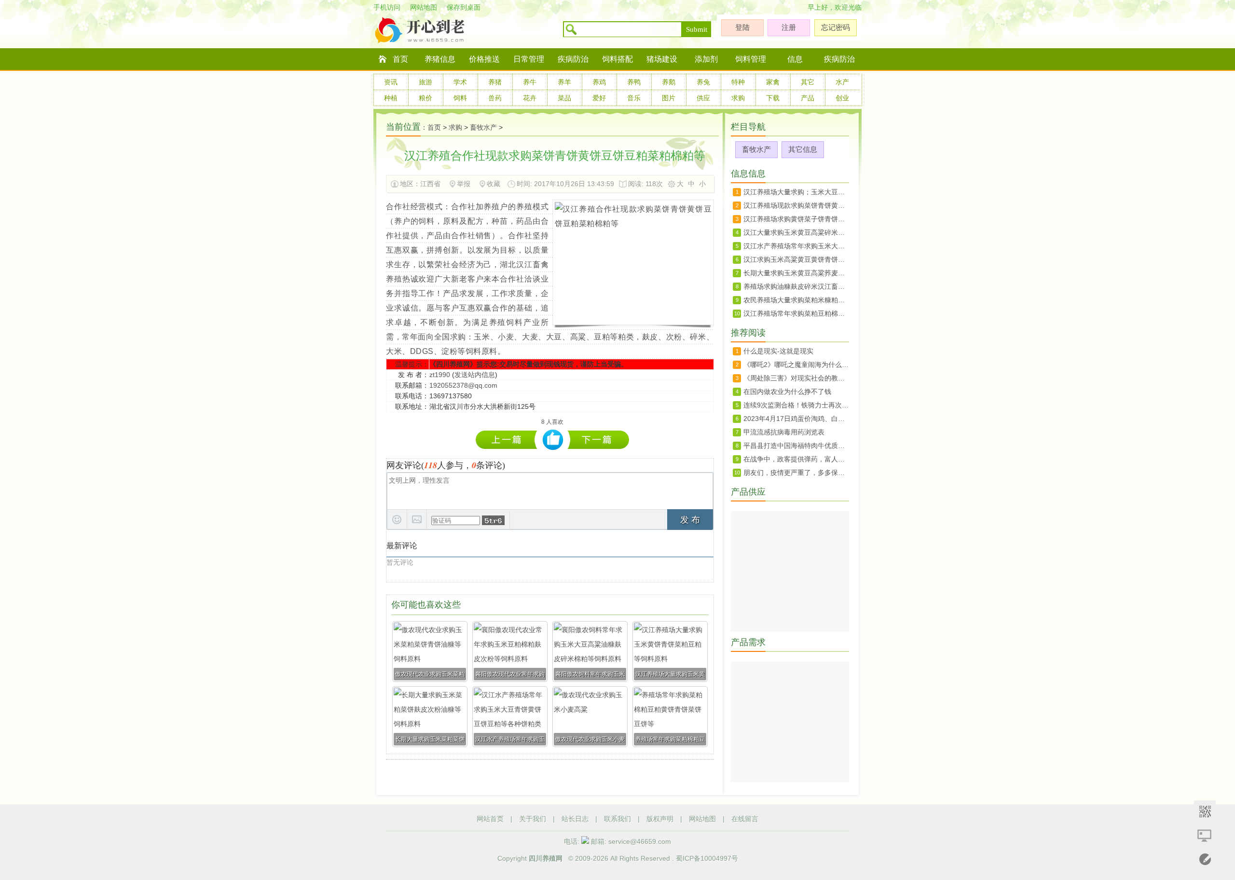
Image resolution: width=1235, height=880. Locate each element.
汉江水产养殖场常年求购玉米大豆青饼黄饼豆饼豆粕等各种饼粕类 (796, 246)
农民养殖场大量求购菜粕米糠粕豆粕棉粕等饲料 (796, 300)
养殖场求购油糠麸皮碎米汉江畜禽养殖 (796, 286)
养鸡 (599, 82)
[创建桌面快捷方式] (1205, 835)
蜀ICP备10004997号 (707, 858)
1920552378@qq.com (463, 385)
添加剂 (706, 59)
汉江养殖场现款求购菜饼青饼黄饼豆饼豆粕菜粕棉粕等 (796, 205)
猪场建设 (661, 59)
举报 (463, 184)
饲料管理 (750, 59)
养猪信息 (440, 59)
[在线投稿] (1205, 859)
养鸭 (634, 82)
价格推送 (484, 59)
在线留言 (744, 819)
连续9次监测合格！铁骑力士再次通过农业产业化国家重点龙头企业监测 (796, 405)
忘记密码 (835, 27)
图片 (668, 98)
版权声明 (659, 819)
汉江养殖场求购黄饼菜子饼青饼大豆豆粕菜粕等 (796, 219)
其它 (807, 82)
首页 (400, 59)
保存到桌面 (463, 7)
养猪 (495, 82)
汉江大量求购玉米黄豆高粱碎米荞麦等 (796, 232)
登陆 (742, 27)
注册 (789, 27)
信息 (795, 59)
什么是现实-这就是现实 (778, 351)
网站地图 (423, 7)
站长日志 (575, 819)
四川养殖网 (546, 858)
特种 (738, 82)
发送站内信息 (474, 375)
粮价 (425, 98)
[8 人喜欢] (553, 440)
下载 (773, 98)
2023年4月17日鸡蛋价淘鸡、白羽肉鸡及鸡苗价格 (796, 418)
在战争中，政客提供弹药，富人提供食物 (796, 459)
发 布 (690, 520)
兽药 (495, 98)
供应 (703, 98)
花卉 (529, 98)
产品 (807, 98)
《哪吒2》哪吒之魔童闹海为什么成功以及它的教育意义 (796, 364)
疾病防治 (573, 59)
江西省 (431, 184)
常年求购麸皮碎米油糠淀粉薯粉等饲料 (508, 439)
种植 (391, 98)
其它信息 (802, 149)
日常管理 (528, 59)
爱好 (599, 98)
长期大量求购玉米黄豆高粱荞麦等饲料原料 (796, 273)
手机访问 (386, 7)
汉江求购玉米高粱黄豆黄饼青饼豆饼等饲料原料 (796, 259)
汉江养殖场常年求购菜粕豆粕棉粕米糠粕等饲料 (796, 313)
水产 (842, 82)
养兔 (703, 82)
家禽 (773, 82)
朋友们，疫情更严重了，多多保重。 (796, 472)
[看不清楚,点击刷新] (493, 520)
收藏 (493, 184)
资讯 (391, 82)
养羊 (564, 82)
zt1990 (439, 375)
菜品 (564, 98)
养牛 (529, 82)
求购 (738, 98)
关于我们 (532, 819)
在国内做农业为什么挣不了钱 (787, 391)
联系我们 (617, 819)
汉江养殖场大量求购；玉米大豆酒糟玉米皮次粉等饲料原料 (796, 192)
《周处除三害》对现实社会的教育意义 (796, 378)
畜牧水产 (483, 127)
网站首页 (490, 819)
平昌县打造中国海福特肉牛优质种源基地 (796, 445)
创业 (842, 98)
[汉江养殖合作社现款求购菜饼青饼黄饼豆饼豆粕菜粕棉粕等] (633, 223)
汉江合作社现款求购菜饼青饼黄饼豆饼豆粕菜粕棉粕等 (598, 439)
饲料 (460, 98)
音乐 (634, 98)
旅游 (425, 82)
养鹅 (668, 82)
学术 (460, 82)
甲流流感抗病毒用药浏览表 (783, 432)
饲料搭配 (617, 59)
